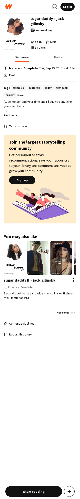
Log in (67, 7)
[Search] (54, 6)
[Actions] (73, 280)
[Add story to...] (69, 491)
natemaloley (44, 30)
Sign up (22, 180)
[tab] (22, 58)
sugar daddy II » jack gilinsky (29, 280)
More (20, 95)
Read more (10, 115)
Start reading (34, 491)
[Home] (26, 7)
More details (65, 312)
